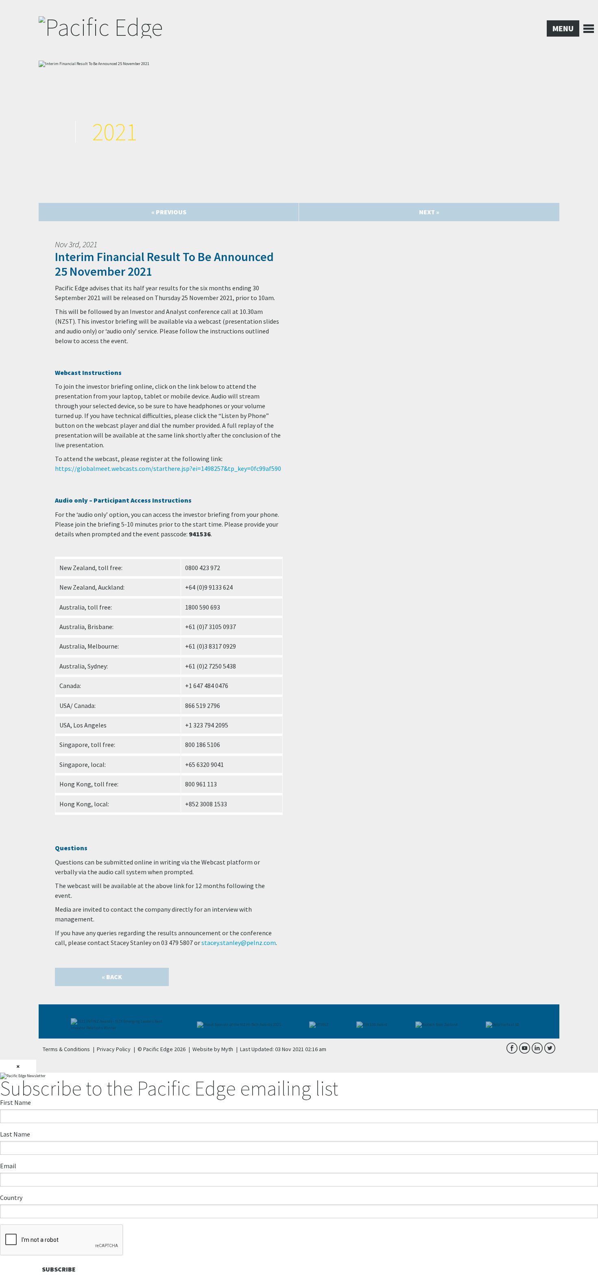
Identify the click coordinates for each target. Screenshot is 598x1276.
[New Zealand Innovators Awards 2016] (375, 1021)
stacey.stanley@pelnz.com (238, 942)
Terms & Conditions (66, 1049)
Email (8, 1166)
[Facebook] (512, 1052)
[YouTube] (524, 1052)
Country (11, 1197)
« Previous (168, 212)
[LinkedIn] (537, 1052)
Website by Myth (212, 1049)
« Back (112, 977)
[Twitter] (549, 1052)
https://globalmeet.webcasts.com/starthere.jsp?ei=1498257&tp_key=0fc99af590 (168, 468)
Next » (429, 212)
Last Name (15, 1134)
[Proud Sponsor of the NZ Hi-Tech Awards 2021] (124, 1021)
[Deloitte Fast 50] (506, 1021)
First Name (15, 1102)
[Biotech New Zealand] (440, 1021)
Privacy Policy (114, 1049)
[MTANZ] (322, 1021)
